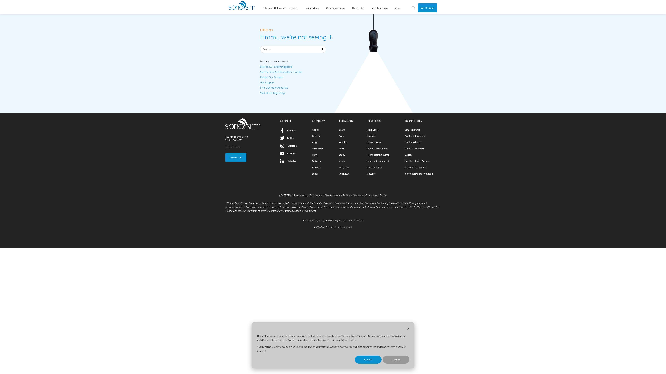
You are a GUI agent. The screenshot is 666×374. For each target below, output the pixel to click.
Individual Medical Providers (419, 173)
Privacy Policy (317, 220)
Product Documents (377, 148)
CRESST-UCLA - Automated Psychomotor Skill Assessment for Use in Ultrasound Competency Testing (334, 195)
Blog (314, 142)
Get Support (267, 82)
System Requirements (378, 161)
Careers (316, 136)
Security (371, 173)
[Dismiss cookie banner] (408, 329)
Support (371, 136)
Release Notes (374, 142)
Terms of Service (355, 220)
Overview (344, 173)
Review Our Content (271, 77)
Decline (396, 359)
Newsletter (317, 148)
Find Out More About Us (274, 87)
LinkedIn (291, 161)
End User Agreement (336, 220)
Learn (342, 129)
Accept (368, 359)
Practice (343, 142)
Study (342, 154)
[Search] (322, 50)
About (315, 129)
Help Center (373, 129)
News (315, 154)
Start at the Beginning (272, 93)
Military (408, 154)
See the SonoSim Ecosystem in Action (281, 72)
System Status (374, 167)
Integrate (344, 167)
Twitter (290, 138)
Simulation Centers (414, 148)
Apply (342, 161)
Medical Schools (413, 142)
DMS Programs (412, 129)
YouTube (291, 153)
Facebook (292, 130)
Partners (316, 161)
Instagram (292, 145)
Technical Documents (378, 154)
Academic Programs (415, 136)
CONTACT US (236, 157)
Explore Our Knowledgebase (276, 66)
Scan (341, 136)
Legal (315, 173)
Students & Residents (415, 167)
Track (341, 148)
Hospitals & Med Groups (417, 161)
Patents (316, 167)
